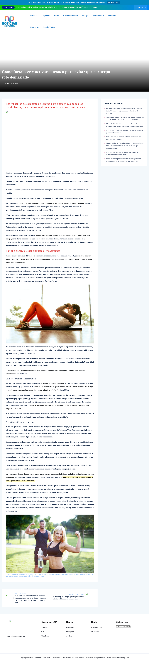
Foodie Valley (49, 27)
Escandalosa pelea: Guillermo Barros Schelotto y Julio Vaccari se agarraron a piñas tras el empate (56, 7)
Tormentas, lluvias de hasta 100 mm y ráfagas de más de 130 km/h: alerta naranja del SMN (125, 118)
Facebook (70, 627)
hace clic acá (113, 2)
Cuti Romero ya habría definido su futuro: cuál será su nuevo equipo (124, 138)
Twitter (69, 636)
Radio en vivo (96, 627)
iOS (42, 632)
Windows (45, 636)
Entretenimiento (70, 15)
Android (44, 627)
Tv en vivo (95, 632)
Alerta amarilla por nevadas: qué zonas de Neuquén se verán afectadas (122, 153)
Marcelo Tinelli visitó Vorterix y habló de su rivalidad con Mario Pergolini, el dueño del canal (124, 125)
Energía (85, 15)
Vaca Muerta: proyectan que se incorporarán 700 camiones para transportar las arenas (123, 160)
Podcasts (112, 15)
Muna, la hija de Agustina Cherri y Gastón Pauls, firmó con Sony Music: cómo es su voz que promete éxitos (125, 145)
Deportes (46, 15)
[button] (50, 546)
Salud (56, 15)
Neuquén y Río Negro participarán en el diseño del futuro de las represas (68, 598)
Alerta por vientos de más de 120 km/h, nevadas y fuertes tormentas (124, 131)
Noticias (33, 15)
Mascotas (34, 27)
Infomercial (98, 15)
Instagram (70, 632)
